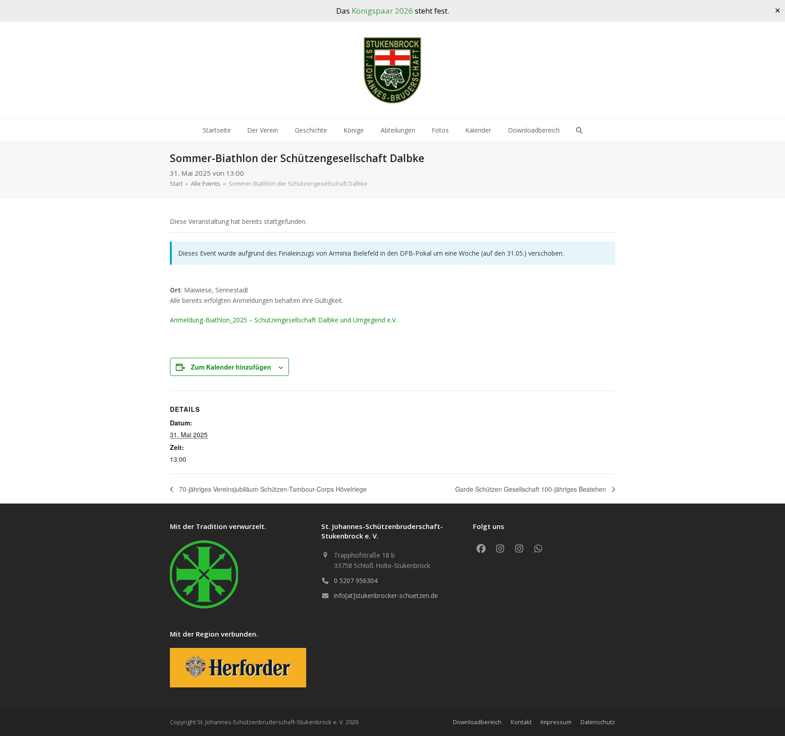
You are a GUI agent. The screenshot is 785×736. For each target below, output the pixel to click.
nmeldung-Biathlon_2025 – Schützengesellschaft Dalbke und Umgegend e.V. (285, 320)
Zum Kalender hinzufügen (231, 366)
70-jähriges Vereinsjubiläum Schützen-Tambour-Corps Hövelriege (272, 489)
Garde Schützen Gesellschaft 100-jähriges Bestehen (531, 489)
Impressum (556, 722)
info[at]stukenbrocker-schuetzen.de (386, 595)
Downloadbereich (477, 722)
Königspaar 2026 (382, 10)
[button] (579, 130)
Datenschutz (598, 722)
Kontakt (521, 722)
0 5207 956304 (356, 580)
